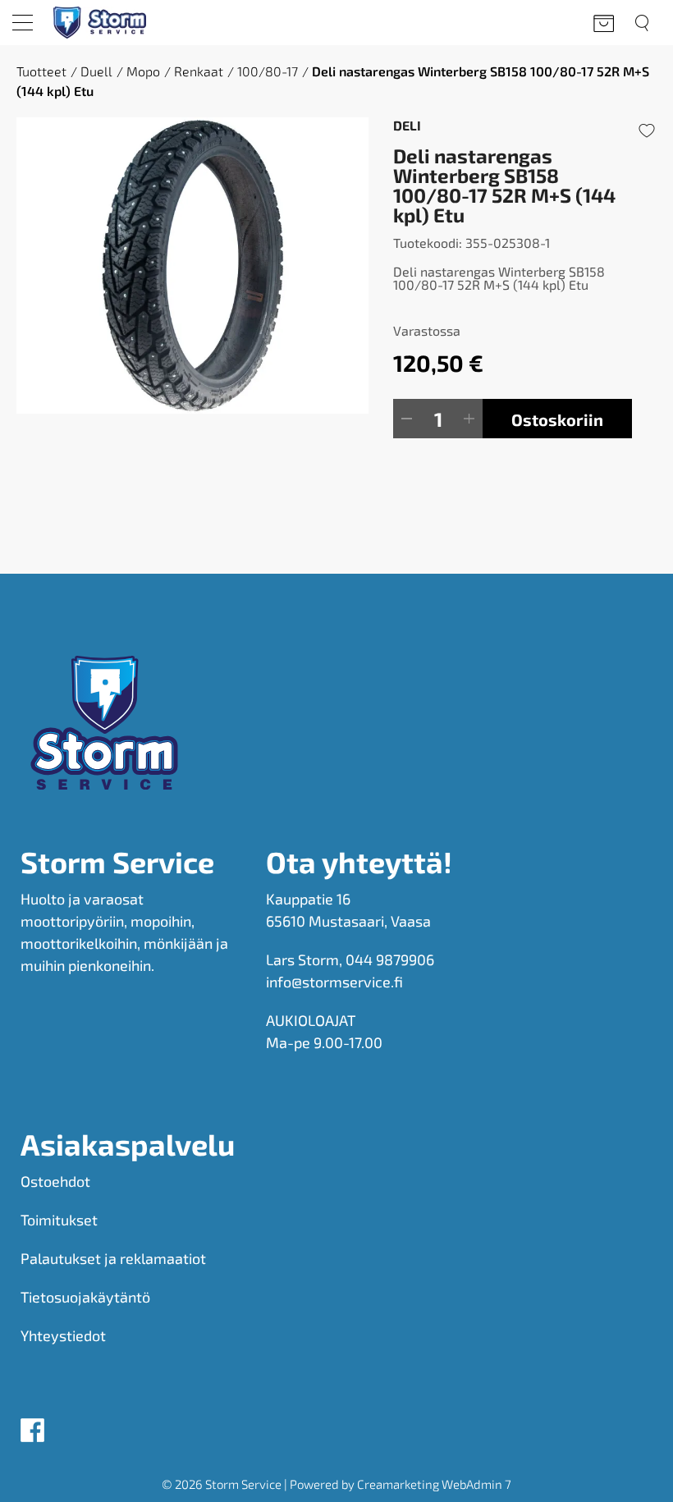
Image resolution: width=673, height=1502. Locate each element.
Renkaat (198, 71)
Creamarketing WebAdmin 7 (434, 1484)
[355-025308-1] (192, 265)
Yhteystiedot (63, 1335)
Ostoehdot (55, 1181)
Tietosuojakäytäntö (85, 1297)
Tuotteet (41, 71)
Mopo (143, 71)
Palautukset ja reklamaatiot (113, 1258)
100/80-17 (267, 71)
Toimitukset (59, 1220)
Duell (96, 71)
